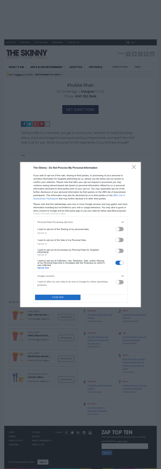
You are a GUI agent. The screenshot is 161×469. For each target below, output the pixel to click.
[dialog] (80, 234)
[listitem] (80, 222)
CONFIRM (58, 297)
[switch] (119, 229)
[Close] (135, 168)
